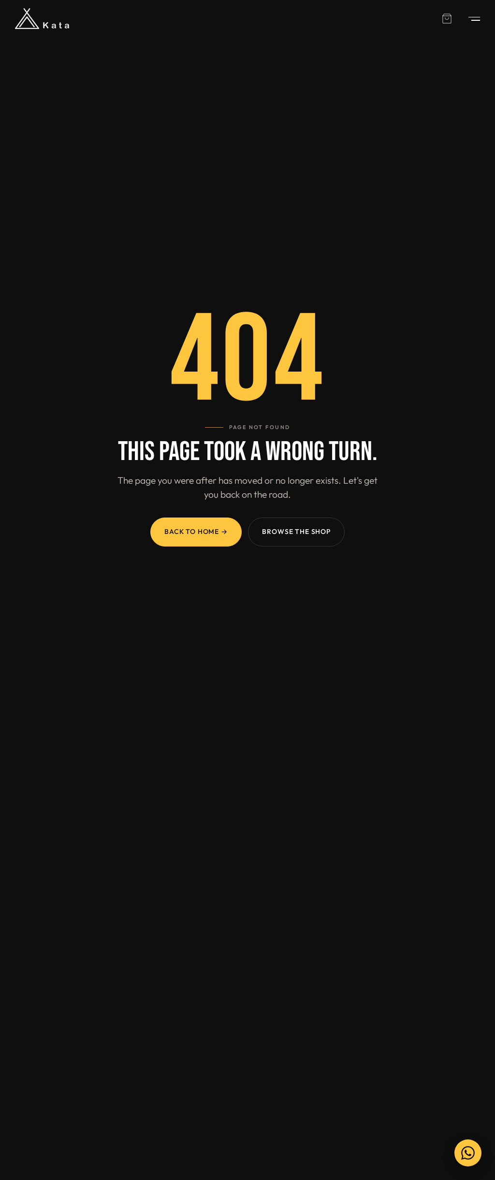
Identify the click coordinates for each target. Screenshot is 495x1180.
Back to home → (196, 531)
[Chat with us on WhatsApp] (467, 1152)
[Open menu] (469, 18)
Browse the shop (296, 531)
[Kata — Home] (42, 18)
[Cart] (447, 19)
